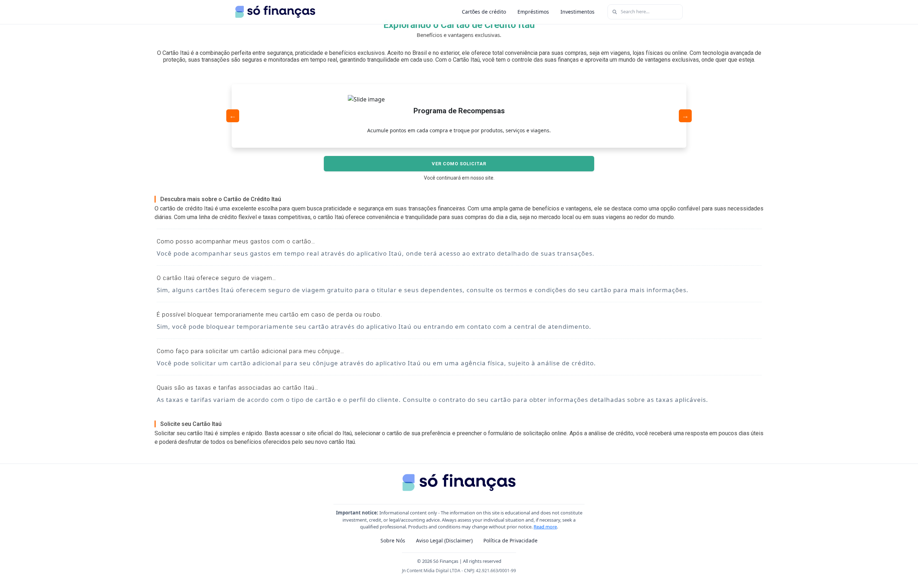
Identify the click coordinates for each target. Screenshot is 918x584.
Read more (545, 526)
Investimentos (577, 11)
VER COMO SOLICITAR (459, 163)
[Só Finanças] (275, 12)
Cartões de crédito (484, 11)
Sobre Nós (392, 540)
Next (685, 115)
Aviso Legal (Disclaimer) (444, 540)
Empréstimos (533, 11)
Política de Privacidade (510, 540)
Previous (232, 115)
